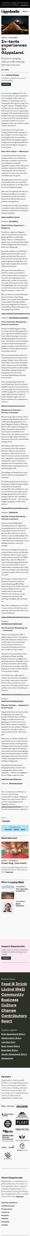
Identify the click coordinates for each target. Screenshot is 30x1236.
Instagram (5, 1221)
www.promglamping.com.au (13, 406)
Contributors (14, 1016)
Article (4, 37)
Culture (8, 1005)
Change (8, 1010)
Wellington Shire (11, 1038)
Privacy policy (6, 1209)
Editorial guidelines (9, 1202)
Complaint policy (8, 1206)
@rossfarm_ (14, 221)
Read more (9, 872)
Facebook (8, 829)
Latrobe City (8, 1042)
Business (9, 1000)
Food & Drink (14, 984)
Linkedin (4, 1225)
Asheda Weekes (12, 75)
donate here (25, 5)
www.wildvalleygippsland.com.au (15, 313)
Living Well (13, 37)
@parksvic (13, 512)
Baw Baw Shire (9, 1050)
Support (6, 84)
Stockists (5, 1215)
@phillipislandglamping (11, 624)
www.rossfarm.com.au (10, 217)
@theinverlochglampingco (12, 701)
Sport (6, 1021)
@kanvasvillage (15, 783)
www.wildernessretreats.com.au (14, 508)
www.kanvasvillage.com (11, 779)
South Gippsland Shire (14, 1054)
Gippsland (6, 821)
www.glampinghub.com (11, 807)
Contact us (5, 1212)
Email (23, 829)
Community (12, 994)
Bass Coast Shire (10, 1046)
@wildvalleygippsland (18, 318)
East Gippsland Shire (13, 1034)
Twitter (16, 829)
